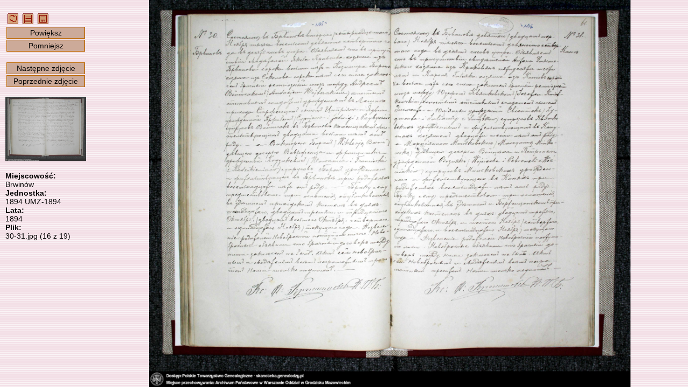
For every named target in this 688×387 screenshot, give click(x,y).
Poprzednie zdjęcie (45, 81)
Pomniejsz (45, 45)
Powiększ (46, 32)
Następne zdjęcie (46, 68)
